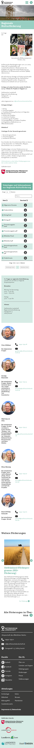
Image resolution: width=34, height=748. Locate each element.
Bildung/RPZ (5, 700)
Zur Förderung (23, 601)
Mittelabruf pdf (8, 241)
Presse (21, 675)
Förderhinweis (8, 258)
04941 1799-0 (9, 639)
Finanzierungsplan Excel (9, 225)
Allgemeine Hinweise (10, 205)
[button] (25, 205)
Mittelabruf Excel (9, 236)
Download (23, 200)
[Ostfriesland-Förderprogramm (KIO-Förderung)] (17, 552)
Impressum (5, 709)
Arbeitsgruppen (24, 669)
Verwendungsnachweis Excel (10, 246)
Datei (4, 200)
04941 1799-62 (23, 512)
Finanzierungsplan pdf (10, 231)
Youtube (7, 671)
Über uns (22, 662)
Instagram (8, 675)
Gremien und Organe (26, 665)
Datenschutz (16, 709)
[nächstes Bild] (31, 560)
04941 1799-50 (23, 473)
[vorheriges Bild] (2, 560)
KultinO (7, 662)
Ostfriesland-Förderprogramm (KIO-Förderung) (17, 570)
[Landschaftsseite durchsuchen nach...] (31, 2)
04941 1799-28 (23, 344)
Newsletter (8, 680)
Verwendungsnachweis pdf (10, 252)
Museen (17, 697)
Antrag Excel (7, 215)
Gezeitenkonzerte (7, 704)
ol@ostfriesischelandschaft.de (23, 101)
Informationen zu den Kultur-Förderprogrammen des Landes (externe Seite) (15, 162)
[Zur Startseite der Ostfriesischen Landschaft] (7, 2)
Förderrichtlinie (8, 210)
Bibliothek (4, 697)
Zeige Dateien (8, 192)
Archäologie (5, 694)
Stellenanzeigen (24, 679)
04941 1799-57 (23, 427)
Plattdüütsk (18, 700)
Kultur (17, 694)
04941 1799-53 (23, 382)
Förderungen (23, 672)
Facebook (8, 667)
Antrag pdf (7, 220)
